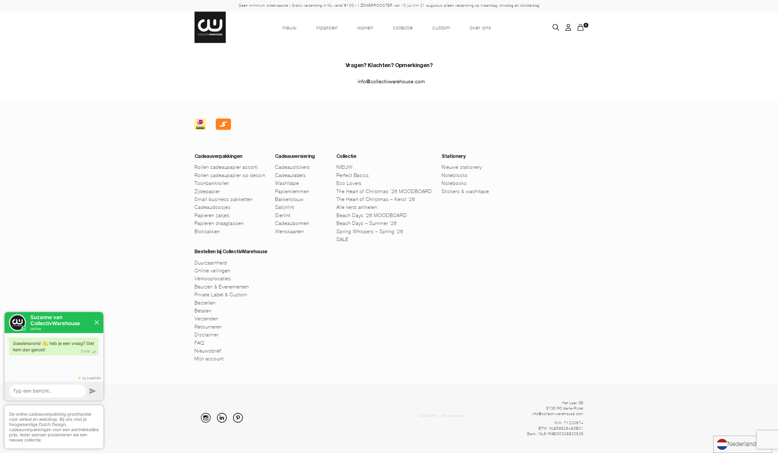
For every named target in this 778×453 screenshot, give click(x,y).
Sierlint (283, 215)
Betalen (203, 311)
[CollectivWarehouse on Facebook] (196, 421)
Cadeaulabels (290, 175)
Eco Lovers (349, 183)
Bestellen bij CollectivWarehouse (230, 252)
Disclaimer (206, 335)
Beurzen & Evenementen (221, 287)
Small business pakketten (223, 199)
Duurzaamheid (210, 263)
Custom (441, 28)
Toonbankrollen (211, 183)
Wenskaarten (289, 231)
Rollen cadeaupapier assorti (226, 167)
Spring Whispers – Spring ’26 (369, 231)
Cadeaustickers (292, 167)
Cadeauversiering (295, 157)
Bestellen (204, 303)
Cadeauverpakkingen (218, 157)
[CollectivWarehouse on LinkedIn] (224, 421)
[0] (580, 29)
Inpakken (327, 28)
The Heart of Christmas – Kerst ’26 (375, 199)
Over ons (480, 28)
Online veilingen (212, 271)
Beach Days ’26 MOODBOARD (371, 215)
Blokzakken (207, 231)
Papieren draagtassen (219, 223)
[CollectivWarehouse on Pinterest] (240, 421)
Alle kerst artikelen (356, 207)
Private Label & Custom (220, 295)
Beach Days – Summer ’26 (366, 223)
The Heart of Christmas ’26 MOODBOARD (384, 191)
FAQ (199, 343)
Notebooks (454, 183)
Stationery (453, 157)
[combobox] (742, 444)
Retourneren (208, 327)
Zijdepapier (207, 191)
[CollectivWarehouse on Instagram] (208, 421)
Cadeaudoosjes (212, 207)
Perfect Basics (352, 175)
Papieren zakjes (212, 215)
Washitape (287, 183)
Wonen (365, 28)
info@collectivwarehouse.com (391, 81)
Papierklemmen (292, 191)
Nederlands (743, 444)
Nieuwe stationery (462, 167)
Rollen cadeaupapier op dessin (229, 175)
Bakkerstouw (289, 199)
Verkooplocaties (212, 278)
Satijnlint (284, 207)
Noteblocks (455, 175)
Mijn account (209, 359)
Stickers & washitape (465, 191)
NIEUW (289, 28)
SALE (342, 239)
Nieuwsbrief (207, 351)
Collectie (403, 28)
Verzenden (206, 319)
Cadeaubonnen (292, 223)
